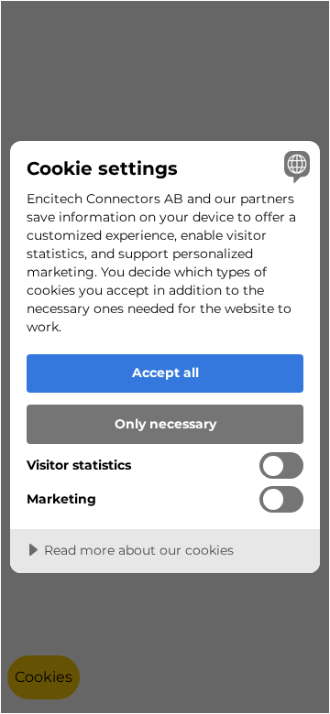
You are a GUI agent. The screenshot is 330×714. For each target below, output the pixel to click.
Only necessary (165, 424)
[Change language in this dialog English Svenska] (294, 166)
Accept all (165, 372)
